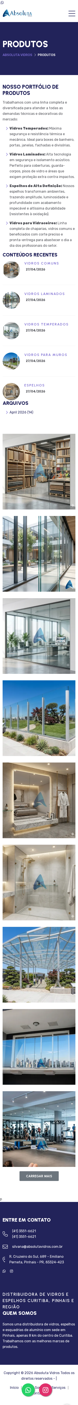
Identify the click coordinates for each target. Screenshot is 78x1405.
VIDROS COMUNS (41, 263)
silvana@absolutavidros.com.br (37, 1247)
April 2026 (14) (21, 412)
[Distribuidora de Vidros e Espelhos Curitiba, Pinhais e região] (18, 13)
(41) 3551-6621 (24, 1231)
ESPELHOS (34, 385)
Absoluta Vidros (17, 55)
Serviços (58, 1387)
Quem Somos (35, 1387)
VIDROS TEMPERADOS (46, 324)
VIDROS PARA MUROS (45, 355)
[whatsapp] (6, 1271)
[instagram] (13, 1271)
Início (14, 1387)
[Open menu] (71, 14)
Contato (37, 1393)
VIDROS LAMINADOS (44, 294)
